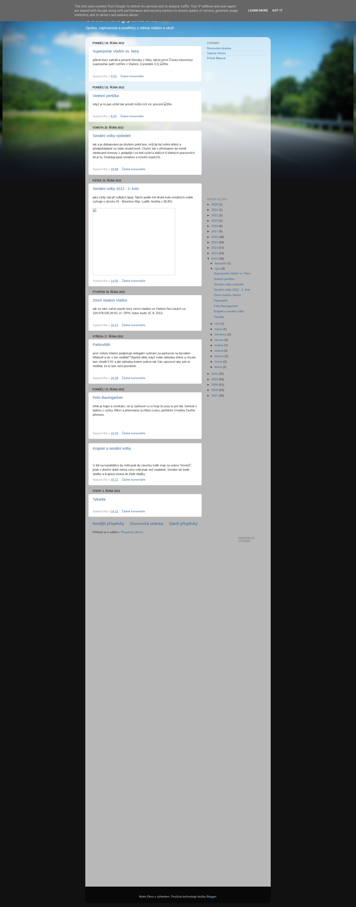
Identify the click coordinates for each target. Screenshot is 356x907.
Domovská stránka (146, 523)
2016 (215, 237)
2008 (215, 390)
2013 (215, 253)
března (220, 356)
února (219, 361)
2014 (215, 247)
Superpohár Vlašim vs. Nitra (116, 51)
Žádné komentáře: (132, 76)
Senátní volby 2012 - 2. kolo (116, 189)
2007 (215, 395)
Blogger (211, 896)
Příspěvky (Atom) (132, 532)
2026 (215, 204)
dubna (219, 350)
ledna (219, 367)
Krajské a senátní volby (112, 448)
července (221, 334)
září (217, 323)
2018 (215, 226)
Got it (277, 10)
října (218, 268)
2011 (214, 373)
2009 (215, 384)
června (219, 340)
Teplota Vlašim (216, 53)
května (219, 345)
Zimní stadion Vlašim (110, 300)
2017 (215, 231)
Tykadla (99, 499)
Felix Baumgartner (108, 398)
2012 (215, 258)
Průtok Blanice (216, 58)
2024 (215, 209)
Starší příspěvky (183, 523)
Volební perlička (106, 96)
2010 (215, 379)
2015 (215, 242)
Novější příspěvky (108, 523)
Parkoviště (101, 345)
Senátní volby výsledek (112, 136)
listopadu (221, 263)
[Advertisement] (223, 128)
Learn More (258, 10)
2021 (215, 215)
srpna (219, 329)
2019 (215, 220)
